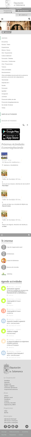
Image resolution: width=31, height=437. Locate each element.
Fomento (6, 401)
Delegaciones (7, 384)
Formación (4, 88)
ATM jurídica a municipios (11, 422)
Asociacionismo (6, 72)
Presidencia (7, 399)
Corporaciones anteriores (11, 389)
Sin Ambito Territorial (7, 105)
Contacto (21, 434)
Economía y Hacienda (10, 403)
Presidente (7, 380)
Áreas (6, 393)
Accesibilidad (25, 431)
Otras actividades (6, 69)
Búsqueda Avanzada (27, 124)
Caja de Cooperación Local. (14, 247)
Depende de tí (5, 82)
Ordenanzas (10, 254)
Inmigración (5, 94)
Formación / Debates (7, 58)
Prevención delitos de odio (9, 99)
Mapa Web (3, 434)
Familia (3, 85)
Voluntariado (5, 80)
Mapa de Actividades (9, 114)
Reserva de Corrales (13, 267)
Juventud (4, 96)
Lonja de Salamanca (13, 260)
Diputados (7, 382)
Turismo (4, 67)
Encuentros (5, 42)
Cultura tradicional (6, 55)
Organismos (8, 408)
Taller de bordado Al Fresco (12, 179)
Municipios (8, 416)
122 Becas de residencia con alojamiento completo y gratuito (12, 162)
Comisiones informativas (10, 387)
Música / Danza (6, 50)
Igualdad (4, 91)
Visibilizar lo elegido (12, 331)
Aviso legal (3, 431)
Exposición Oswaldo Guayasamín (16, 321)
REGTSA (6, 412)
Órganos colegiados (9, 386)
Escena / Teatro (6, 44)
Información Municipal (10, 419)
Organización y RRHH (10, 404)
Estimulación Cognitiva (13, 289)
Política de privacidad (14, 431)
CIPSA (5, 411)
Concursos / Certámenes (8, 61)
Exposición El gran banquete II (15, 353)
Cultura (6, 395)
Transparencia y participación (8, 11)
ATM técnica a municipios (11, 420)
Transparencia (12, 434)
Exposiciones (5, 47)
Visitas (3, 108)
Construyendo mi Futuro (14, 301)
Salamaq (9, 274)
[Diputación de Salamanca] (15, 4)
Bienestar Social (8, 397)
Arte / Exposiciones (7, 53)
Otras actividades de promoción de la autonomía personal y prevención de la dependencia (15, 76)
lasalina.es (7, 32)
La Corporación (9, 378)
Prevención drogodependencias (10, 102)
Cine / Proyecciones (7, 64)
